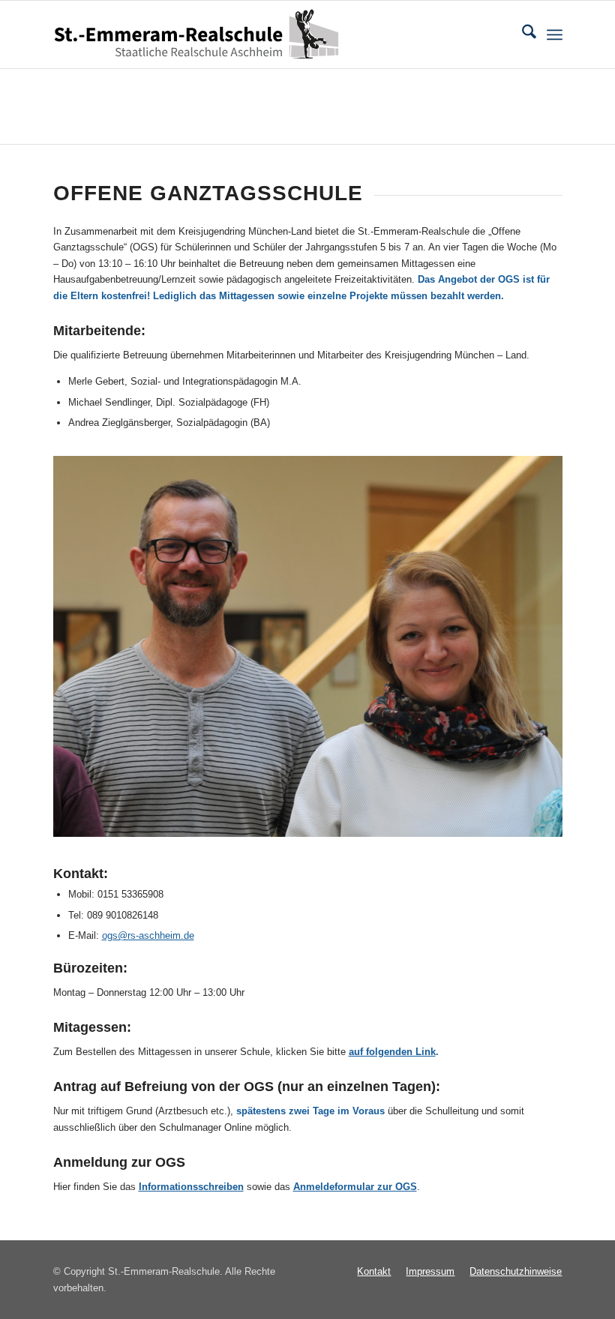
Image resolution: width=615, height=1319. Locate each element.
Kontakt (374, 1271)
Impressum (430, 1271)
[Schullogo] (200, 34)
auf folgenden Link (392, 1051)
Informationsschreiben (191, 1186)
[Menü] (554, 34)
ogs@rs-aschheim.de (148, 935)
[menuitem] (521, 34)
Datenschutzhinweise (516, 1271)
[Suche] (521, 34)
